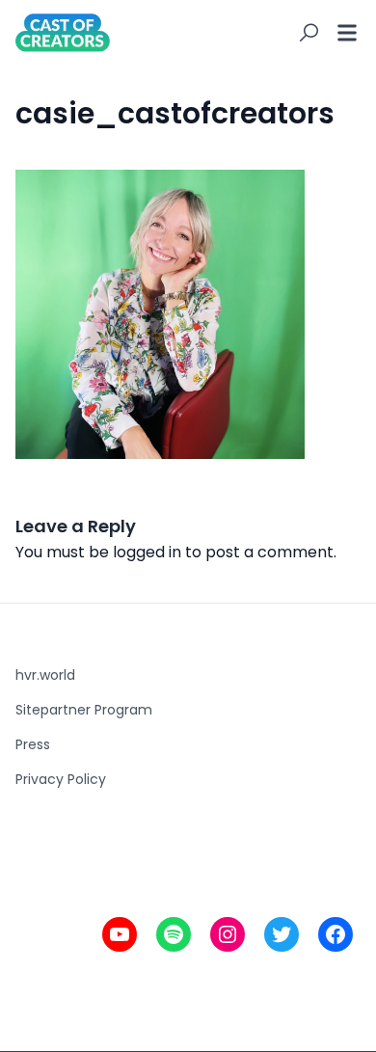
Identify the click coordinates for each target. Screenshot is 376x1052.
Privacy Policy (60, 779)
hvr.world (45, 675)
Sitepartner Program (83, 709)
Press (32, 744)
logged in (147, 552)
